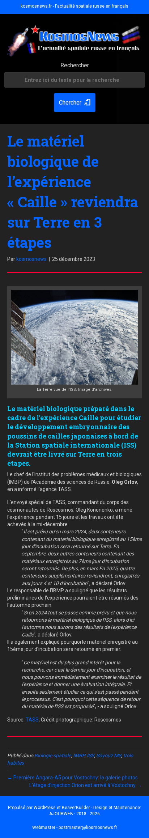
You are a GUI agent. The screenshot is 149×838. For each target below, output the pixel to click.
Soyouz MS (108, 755)
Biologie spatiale (52, 755)
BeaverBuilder (76, 807)
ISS (90, 755)
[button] (74, 102)
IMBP (79, 755)
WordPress (45, 807)
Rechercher (74, 65)
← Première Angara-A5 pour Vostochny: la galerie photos (72, 777)
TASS (32, 720)
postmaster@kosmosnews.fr (88, 827)
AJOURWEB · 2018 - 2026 (74, 813)
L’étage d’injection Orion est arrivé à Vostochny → (85, 785)
